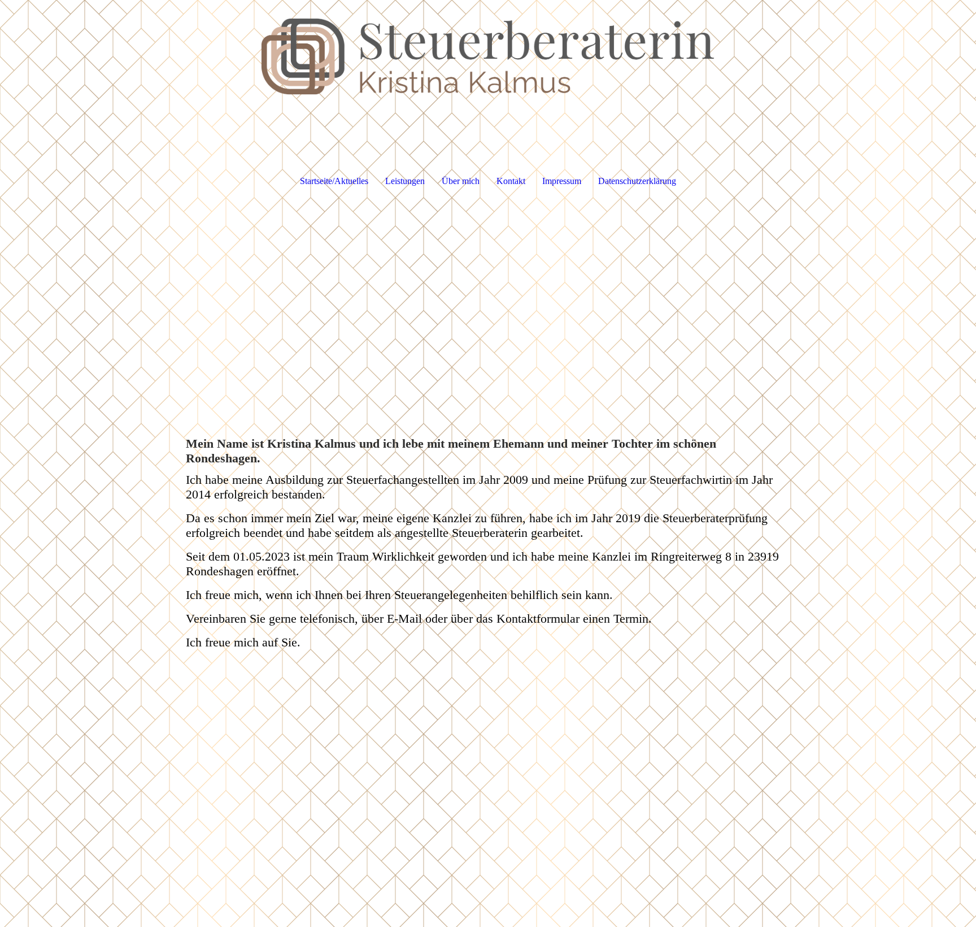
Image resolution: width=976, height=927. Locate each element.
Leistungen (405, 181)
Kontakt (510, 181)
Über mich (461, 181)
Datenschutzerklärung (637, 181)
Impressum (561, 181)
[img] (488, 56)
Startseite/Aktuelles (334, 181)
